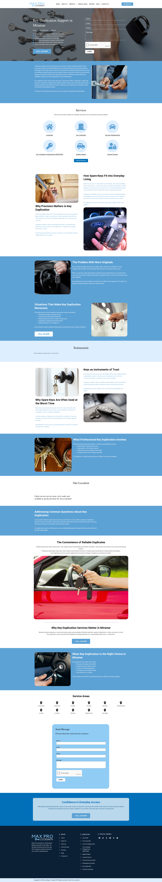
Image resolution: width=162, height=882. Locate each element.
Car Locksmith (81, 135)
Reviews (92, 4)
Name (58, 741)
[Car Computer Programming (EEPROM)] (49, 146)
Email (58, 747)
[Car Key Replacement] (112, 126)
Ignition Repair (81, 154)
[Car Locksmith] (81, 126)
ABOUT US (64, 4)
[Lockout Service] (112, 146)
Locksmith (49, 135)
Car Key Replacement (112, 135)
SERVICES (72, 4)
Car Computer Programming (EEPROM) (49, 154)
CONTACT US (105, 4)
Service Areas (82, 4)
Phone (58, 753)
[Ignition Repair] (81, 146)
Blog (98, 4)
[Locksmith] (49, 126)
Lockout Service (112, 154)
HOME (58, 4)
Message (59, 760)
